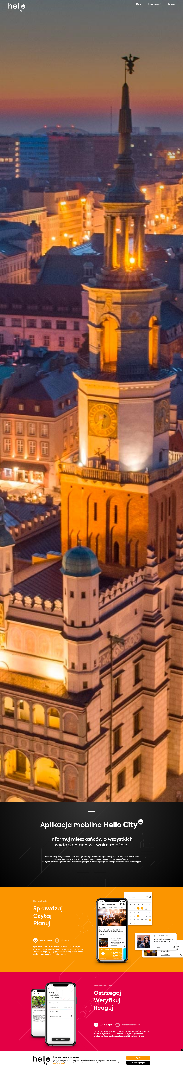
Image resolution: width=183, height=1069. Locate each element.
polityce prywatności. (60, 1063)
